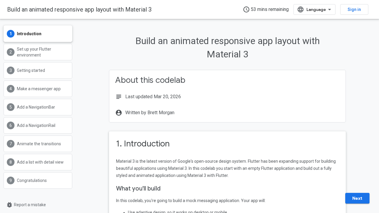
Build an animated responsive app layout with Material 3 (79, 9)
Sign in (354, 9)
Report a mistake (26, 204)
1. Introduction (143, 143)
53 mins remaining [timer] (266, 9)
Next (357, 198)
